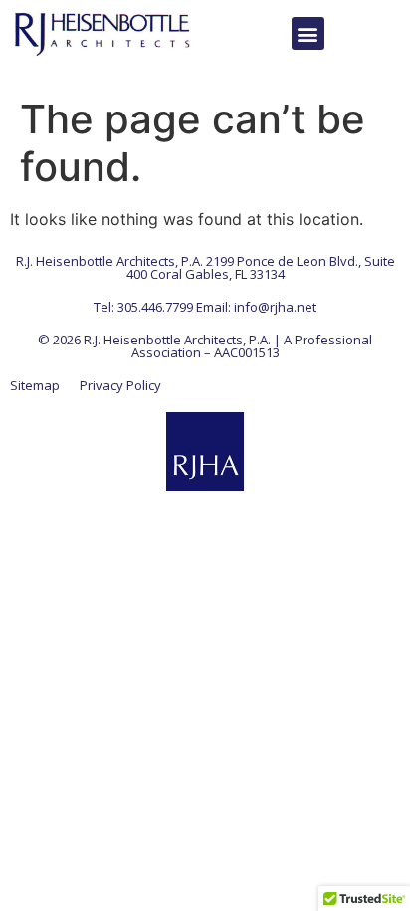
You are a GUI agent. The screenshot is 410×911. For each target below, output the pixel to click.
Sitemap (35, 385)
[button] (308, 33)
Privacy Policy (120, 385)
